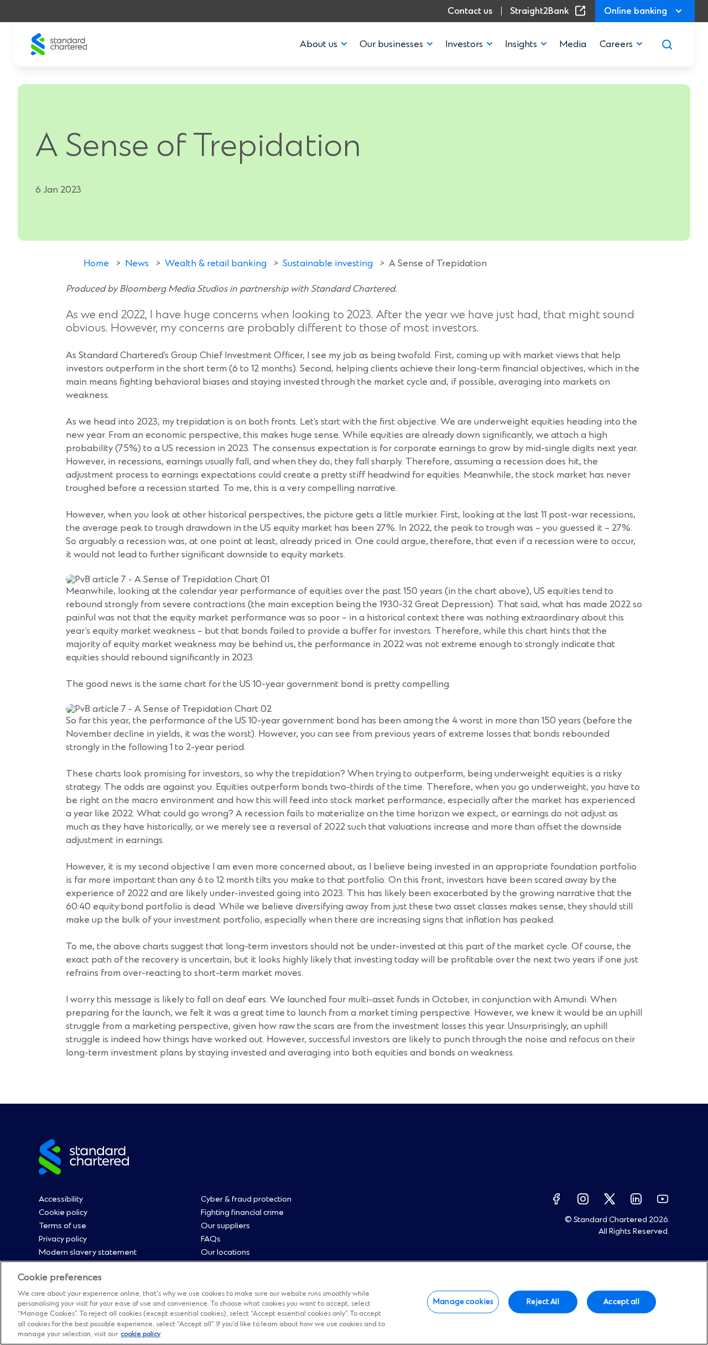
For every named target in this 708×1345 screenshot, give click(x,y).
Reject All (543, 1301)
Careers (616, 44)
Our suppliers (225, 1226)
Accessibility (61, 1199)
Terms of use (62, 1226)
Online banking (635, 11)
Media (572, 44)
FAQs (211, 1239)
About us (318, 44)
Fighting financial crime (242, 1213)
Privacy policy (63, 1239)
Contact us (469, 11)
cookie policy (140, 1334)
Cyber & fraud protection (246, 1199)
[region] (354, 1303)
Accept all (621, 1301)
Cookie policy (63, 1213)
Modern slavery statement (88, 1253)
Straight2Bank (550, 11)
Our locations (225, 1253)
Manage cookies (463, 1301)
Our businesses (391, 44)
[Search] (667, 44)
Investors (464, 44)
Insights (521, 44)
